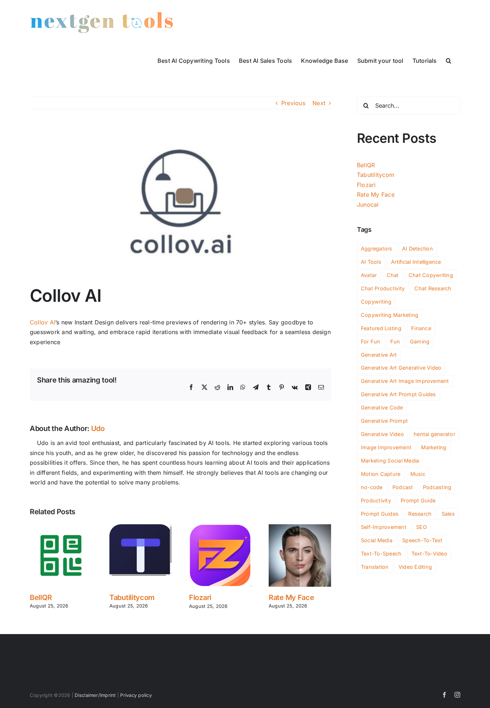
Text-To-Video (429, 553)
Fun (395, 341)
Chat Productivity (383, 288)
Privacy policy (135, 695)
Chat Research (432, 288)
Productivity (376, 500)
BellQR (41, 597)
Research (420, 514)
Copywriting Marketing (389, 315)
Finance (421, 328)
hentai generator (434, 434)
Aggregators (376, 248)
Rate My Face (291, 597)
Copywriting (376, 302)
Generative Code (382, 407)
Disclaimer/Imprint (95, 695)
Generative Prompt (384, 421)
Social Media (376, 540)
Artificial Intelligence (416, 262)
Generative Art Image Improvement (405, 381)
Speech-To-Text (422, 540)
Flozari (200, 597)
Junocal (368, 204)
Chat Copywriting (431, 275)
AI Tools (371, 262)
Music (417, 474)
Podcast (402, 487)
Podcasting (437, 487)
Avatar (369, 275)
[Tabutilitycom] (140, 527)
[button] (448, 60)
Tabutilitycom (132, 597)
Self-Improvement (383, 527)
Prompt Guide (418, 500)
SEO (421, 527)
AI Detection (417, 248)
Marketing (433, 447)
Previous (293, 103)
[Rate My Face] (300, 527)
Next (318, 103)
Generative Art (379, 355)
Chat (393, 275)
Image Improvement (386, 447)
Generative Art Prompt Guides (398, 394)
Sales (448, 514)
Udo (98, 428)
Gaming (419, 341)
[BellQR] (61, 527)
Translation (375, 567)
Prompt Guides (380, 514)
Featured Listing (381, 328)
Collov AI (42, 322)
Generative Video (382, 434)
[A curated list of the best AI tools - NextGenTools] (101, 22)
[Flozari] (220, 527)
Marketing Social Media (390, 461)
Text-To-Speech (381, 553)
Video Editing (415, 567)
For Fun (371, 341)
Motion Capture (380, 474)
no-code (372, 487)
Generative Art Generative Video (401, 368)
